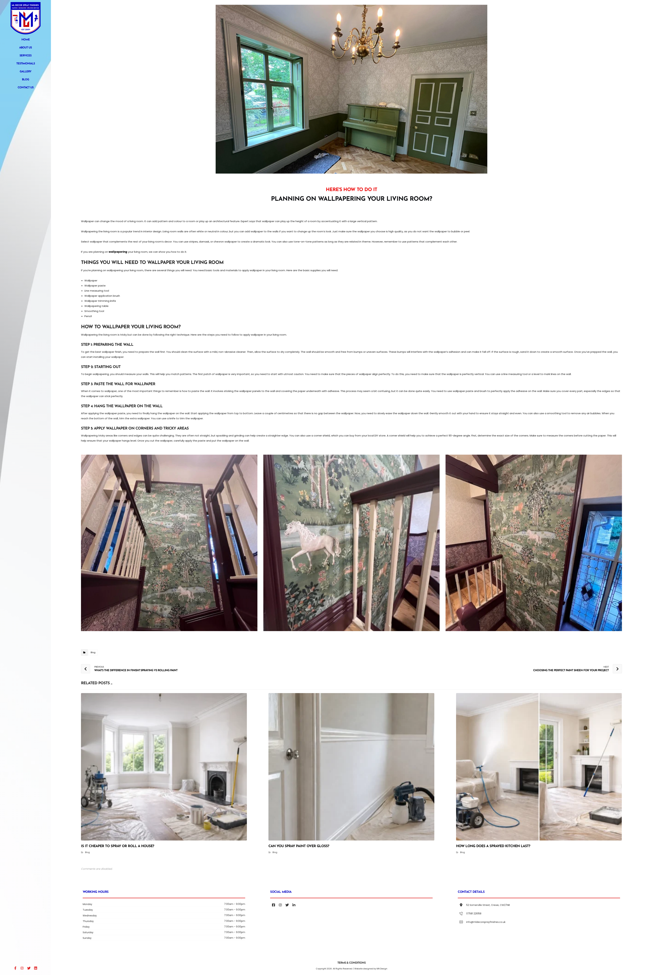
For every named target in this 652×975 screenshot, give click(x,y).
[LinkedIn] (35, 968)
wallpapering (118, 252)
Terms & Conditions (351, 963)
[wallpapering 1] (169, 543)
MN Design (382, 968)
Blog (93, 652)
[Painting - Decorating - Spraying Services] (25, 18)
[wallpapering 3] (534, 543)
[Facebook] (15, 968)
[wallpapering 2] (351, 543)
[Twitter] (28, 968)
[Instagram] (22, 968)
